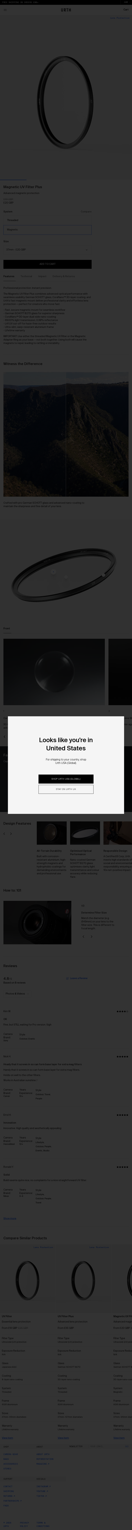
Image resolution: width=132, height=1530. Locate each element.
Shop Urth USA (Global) (66, 779)
